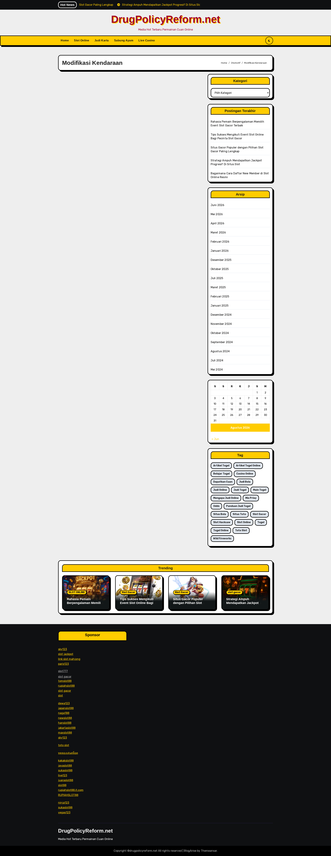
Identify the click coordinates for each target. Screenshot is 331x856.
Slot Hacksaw (221, 522)
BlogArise (190, 850)
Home (65, 40)
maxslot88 (65, 732)
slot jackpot (65, 654)
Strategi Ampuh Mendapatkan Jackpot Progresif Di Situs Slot (242, 602)
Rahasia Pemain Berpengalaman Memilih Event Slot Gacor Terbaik (85, 602)
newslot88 (65, 718)
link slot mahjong (69, 658)
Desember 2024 (221, 314)
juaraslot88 (65, 780)
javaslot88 (65, 765)
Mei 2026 (217, 214)
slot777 (63, 671)
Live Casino (146, 40)
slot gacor (259, 514)
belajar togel (221, 473)
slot (60, 695)
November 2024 (221, 324)
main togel (259, 489)
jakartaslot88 (67, 727)
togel (260, 522)
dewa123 (64, 703)
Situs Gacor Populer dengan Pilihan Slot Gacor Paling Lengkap (189, 602)
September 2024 (222, 342)
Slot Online (81, 40)
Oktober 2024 (220, 333)
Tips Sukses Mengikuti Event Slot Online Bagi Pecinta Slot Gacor (136, 602)
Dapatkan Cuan (222, 481)
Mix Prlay (250, 498)
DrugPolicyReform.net (165, 19)
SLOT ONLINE (77, 592)
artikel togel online (248, 465)
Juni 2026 (217, 205)
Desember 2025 (221, 260)
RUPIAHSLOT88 (68, 795)
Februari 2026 (220, 241)
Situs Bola (219, 514)
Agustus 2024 (220, 351)
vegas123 (64, 812)
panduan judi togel (238, 506)
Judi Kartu (101, 40)
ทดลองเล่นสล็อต (68, 752)
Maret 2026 (218, 232)
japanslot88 (66, 708)
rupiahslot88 (66, 685)
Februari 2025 (220, 296)
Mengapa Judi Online (226, 498)
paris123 (63, 663)
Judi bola (244, 481)
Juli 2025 (217, 278)
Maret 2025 (218, 287)
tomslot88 (65, 680)
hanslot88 (64, 722)
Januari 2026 (220, 250)
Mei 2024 (217, 369)
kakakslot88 (66, 760)
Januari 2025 (219, 305)
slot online (244, 522)
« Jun (215, 439)
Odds (216, 506)
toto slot (241, 530)
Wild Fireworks (222, 538)
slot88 (62, 785)
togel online (220, 530)
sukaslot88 (65, 770)
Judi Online (220, 489)
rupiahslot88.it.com (70, 790)
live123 (62, 775)
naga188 (63, 713)
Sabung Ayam (123, 40)
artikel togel (221, 465)
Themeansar (209, 850)
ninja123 (63, 802)
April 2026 (217, 223)
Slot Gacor (128, 592)
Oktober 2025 (220, 269)
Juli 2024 (217, 360)
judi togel (240, 489)
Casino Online (244, 473)
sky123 (62, 649)
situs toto (239, 514)
